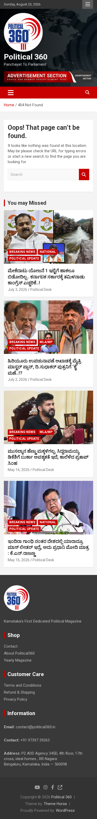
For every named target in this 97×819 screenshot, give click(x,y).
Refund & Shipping (19, 692)
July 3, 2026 (17, 289)
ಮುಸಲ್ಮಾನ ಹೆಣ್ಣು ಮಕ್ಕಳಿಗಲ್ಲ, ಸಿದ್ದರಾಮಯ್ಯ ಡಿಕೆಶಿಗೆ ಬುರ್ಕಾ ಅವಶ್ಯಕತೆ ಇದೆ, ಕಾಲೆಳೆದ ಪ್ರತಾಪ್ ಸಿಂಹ (48, 457)
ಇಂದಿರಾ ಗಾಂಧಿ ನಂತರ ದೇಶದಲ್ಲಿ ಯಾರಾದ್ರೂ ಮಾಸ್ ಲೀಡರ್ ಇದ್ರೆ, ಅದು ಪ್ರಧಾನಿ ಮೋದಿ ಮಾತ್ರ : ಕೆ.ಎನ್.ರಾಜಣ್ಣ (48, 547)
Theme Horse (55, 803)
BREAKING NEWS (22, 252)
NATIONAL (48, 252)
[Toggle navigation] (11, 92)
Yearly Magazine (18, 660)
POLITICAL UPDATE (24, 258)
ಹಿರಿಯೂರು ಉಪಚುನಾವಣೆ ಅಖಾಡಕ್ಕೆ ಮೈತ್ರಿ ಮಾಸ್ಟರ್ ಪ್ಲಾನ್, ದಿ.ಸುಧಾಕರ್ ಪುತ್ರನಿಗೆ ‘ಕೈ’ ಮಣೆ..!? (44, 367)
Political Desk (41, 289)
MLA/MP (46, 342)
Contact (11, 646)
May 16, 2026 (18, 470)
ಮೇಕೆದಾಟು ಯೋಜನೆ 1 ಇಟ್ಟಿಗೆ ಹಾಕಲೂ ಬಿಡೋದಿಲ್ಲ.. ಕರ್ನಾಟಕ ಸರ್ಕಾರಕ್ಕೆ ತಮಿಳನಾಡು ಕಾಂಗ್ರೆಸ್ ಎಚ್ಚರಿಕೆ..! (46, 276)
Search (84, 174)
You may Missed (27, 203)
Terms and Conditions (22, 685)
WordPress (65, 810)
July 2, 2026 (17, 379)
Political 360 (26, 56)
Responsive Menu (87, 4)
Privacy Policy (15, 699)
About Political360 (19, 653)
